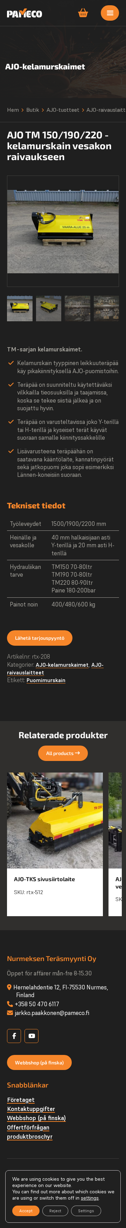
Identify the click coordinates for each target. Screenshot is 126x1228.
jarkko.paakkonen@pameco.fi (52, 1013)
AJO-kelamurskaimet (62, 664)
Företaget (21, 1100)
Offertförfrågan (28, 1127)
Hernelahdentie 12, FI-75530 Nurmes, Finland (60, 991)
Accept (26, 1210)
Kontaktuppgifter (31, 1109)
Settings (86, 1210)
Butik (32, 109)
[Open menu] (110, 13)
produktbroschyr (29, 1136)
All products (60, 753)
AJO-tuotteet (63, 109)
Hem (13, 109)
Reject (55, 1210)
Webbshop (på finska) (39, 1062)
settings (90, 1198)
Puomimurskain (46, 680)
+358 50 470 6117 (37, 1004)
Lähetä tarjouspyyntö (39, 638)
